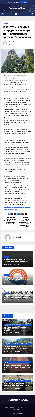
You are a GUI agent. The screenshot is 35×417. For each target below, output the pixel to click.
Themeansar (17, 409)
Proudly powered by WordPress (12, 407)
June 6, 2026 (10, 332)
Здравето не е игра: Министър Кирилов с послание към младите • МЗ (11, 221)
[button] (29, 14)
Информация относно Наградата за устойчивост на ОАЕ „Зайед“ (17, 261)
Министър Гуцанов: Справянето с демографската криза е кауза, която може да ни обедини (23, 222)
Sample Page (19, 413)
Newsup (27, 407)
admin (12, 42)
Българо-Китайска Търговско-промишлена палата (16, 325)
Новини (5, 23)
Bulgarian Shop (17, 8)
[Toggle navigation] (16, 14)
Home (13, 413)
